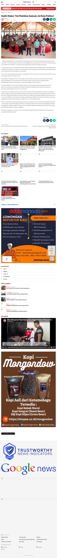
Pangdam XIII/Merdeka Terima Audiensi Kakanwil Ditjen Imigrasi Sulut (9, 148)
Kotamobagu (6, 276)
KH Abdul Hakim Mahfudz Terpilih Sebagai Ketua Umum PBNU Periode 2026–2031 (9, 165)
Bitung (5, 279)
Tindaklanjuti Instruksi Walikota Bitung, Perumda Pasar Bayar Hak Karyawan (9, 182)
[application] (28, 333)
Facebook (5, 547)
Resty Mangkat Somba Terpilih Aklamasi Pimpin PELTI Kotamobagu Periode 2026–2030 (28, 182)
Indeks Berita (4, 537)
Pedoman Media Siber (42, 539)
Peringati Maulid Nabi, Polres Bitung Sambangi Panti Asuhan (46, 181)
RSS (3, 549)
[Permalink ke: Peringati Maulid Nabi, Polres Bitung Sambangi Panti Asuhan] (47, 175)
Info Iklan (21, 541)
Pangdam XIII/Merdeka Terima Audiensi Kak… (17, 305)
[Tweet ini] (47, 19)
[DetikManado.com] (28, 2)
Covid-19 (5, 274)
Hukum (7, 286)
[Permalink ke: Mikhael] (2, 19)
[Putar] (3, 347)
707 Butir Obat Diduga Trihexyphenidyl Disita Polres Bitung (8, 198)
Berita (7, 304)
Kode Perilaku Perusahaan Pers (27, 539)
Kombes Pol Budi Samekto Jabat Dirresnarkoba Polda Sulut (14, 125)
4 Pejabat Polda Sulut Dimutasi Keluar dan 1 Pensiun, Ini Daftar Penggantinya (27, 148)
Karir (2, 539)
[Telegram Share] (51, 19)
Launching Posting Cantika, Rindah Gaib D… (17, 294)
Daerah (7, 298)
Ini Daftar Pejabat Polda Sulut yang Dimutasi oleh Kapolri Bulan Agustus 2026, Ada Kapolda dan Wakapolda (47, 148)
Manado (5, 271)
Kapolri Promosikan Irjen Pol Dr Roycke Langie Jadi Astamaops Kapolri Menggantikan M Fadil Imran (27, 166)
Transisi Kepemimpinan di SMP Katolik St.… (17, 311)
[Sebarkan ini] (44, 19)
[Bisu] (51, 347)
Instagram (40, 547)
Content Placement (6, 541)
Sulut (5, 269)
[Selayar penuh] (54, 347)
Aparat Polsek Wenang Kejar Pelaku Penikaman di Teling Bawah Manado (47, 165)
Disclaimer (39, 541)
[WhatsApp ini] (54, 19)
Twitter (21, 547)
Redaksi (38, 537)
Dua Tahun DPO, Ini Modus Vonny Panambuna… (18, 288)
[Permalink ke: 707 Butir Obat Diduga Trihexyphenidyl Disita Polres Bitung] (9, 191)
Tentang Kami (22, 537)
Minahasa (8, 309)
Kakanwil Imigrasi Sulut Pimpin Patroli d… (17, 299)
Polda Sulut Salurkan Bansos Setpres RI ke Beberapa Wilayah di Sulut (44, 126)
